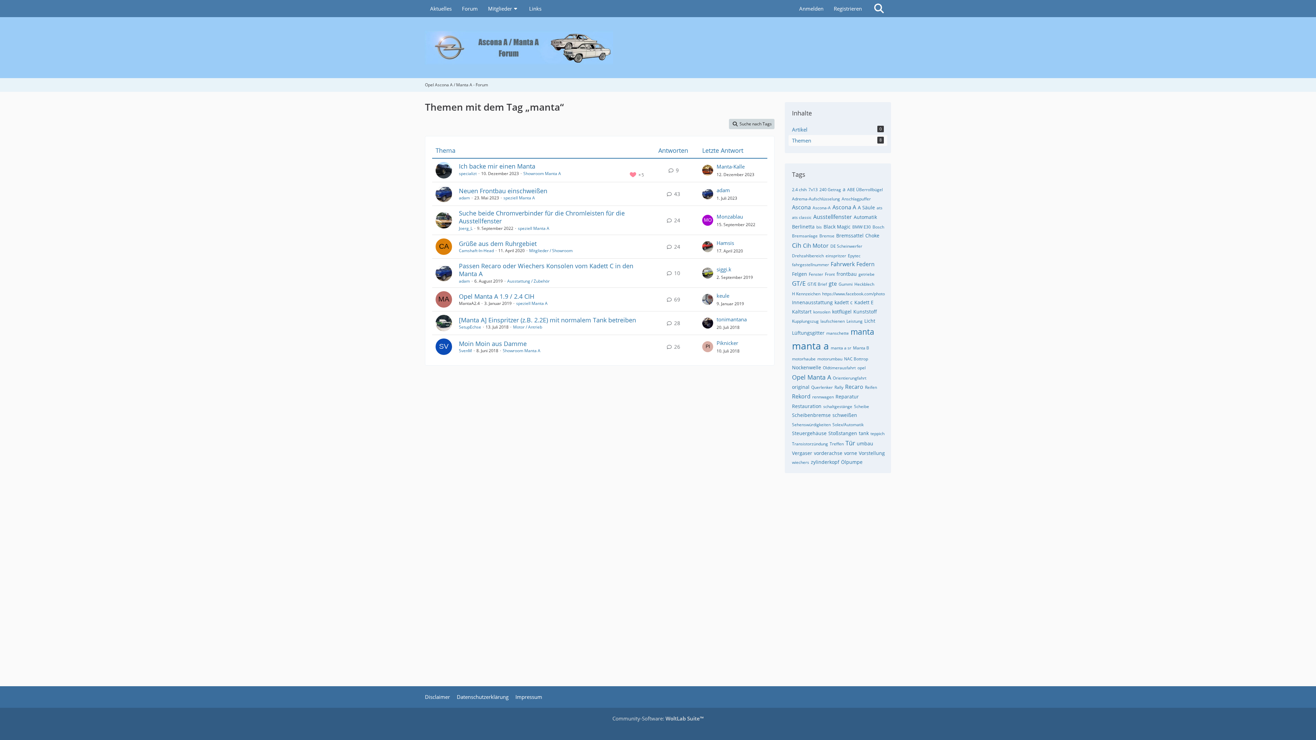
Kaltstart (802, 311)
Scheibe (861, 406)
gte (833, 283)
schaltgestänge (837, 406)
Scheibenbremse (811, 415)
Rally (838, 387)
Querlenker (822, 387)
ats (879, 208)
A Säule (866, 207)
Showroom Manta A (542, 173)
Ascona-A (822, 208)
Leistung (854, 321)
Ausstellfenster (832, 217)
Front (830, 274)
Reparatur (847, 396)
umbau (865, 443)
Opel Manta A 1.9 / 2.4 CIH (496, 296)
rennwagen (823, 397)
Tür (850, 443)
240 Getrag (830, 190)
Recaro (854, 387)
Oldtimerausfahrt (839, 368)
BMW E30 (861, 227)
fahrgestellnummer (810, 265)
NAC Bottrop (856, 359)
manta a (810, 345)
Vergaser (802, 453)
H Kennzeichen (806, 294)
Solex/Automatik (848, 425)
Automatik (865, 217)
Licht (869, 321)
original (800, 387)
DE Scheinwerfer (846, 246)
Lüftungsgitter (808, 333)
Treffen (837, 444)
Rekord (801, 396)
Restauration (806, 406)
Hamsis (725, 242)
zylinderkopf (825, 462)
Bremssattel (850, 235)
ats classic (802, 217)
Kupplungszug (805, 321)
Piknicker (727, 343)
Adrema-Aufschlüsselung (816, 199)
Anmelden (811, 8)
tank (864, 433)
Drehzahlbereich (808, 256)
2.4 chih (799, 190)
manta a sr (841, 348)
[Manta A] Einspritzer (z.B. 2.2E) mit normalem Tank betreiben (547, 320)
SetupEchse (470, 327)
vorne (850, 453)
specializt (468, 173)
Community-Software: (658, 718)
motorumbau (829, 359)
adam (464, 198)
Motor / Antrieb (527, 327)
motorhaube (804, 359)
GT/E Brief (817, 284)
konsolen (821, 312)
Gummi (846, 284)
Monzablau (730, 216)
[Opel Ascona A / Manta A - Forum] (658, 47)
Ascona (801, 207)
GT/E (799, 283)
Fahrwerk (843, 264)
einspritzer (836, 256)
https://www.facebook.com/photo (853, 294)
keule (723, 295)
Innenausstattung (812, 302)
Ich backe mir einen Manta (497, 166)
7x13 (813, 190)
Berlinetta (803, 226)
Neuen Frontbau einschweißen (503, 191)
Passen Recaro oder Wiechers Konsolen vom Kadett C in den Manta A (546, 270)
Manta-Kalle (731, 166)
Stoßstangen (842, 433)
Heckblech (864, 284)
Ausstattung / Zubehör (528, 281)
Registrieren (848, 8)
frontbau (847, 274)
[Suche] (879, 8)
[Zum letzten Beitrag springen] (707, 170)
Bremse (826, 236)
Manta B (861, 348)
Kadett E (864, 302)
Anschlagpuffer (856, 199)
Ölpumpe (852, 462)
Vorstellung (872, 453)
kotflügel (842, 311)
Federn (865, 264)
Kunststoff (865, 311)
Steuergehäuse (809, 433)
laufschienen (832, 321)
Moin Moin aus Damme (493, 344)
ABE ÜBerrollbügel (865, 190)
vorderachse (828, 453)
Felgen (799, 274)
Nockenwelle (806, 367)
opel (861, 368)
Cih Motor (816, 245)
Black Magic (837, 226)
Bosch (878, 227)
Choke (872, 235)
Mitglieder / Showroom (551, 251)
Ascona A (844, 207)
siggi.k (724, 269)
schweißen (844, 415)
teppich (877, 433)
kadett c (843, 302)
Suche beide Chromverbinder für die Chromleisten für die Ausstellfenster (542, 217)
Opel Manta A (811, 377)
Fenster (816, 274)
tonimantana (732, 319)
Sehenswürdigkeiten (811, 425)
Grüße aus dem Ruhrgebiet (498, 243)
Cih (796, 245)
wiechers (800, 462)
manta (862, 331)
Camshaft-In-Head (476, 251)
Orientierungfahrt (849, 378)
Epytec (854, 256)
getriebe (866, 274)
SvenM (465, 351)
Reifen (871, 387)
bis (819, 227)
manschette (837, 333)
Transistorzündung (810, 444)
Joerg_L (466, 228)
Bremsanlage (805, 236)
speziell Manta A (519, 198)
